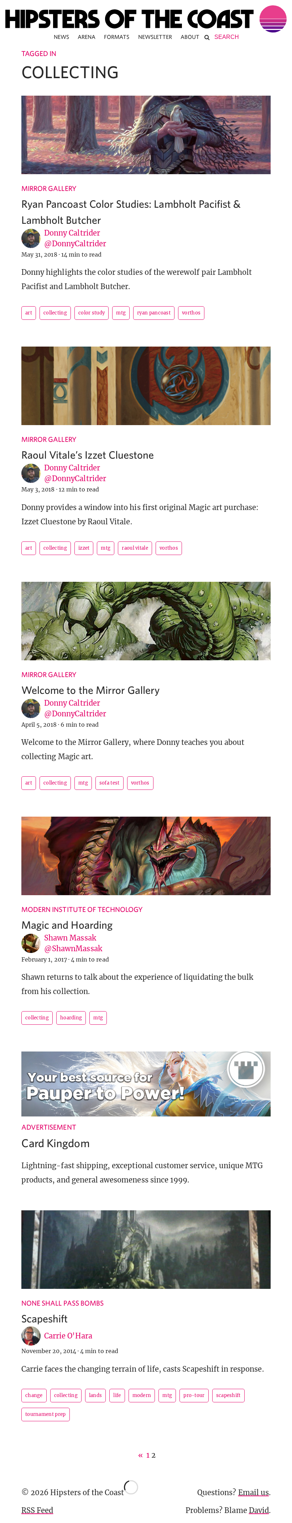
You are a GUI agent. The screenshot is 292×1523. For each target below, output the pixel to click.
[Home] (146, 18)
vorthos (191, 313)
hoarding (71, 1018)
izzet (84, 548)
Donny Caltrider (72, 232)
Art (28, 313)
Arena (86, 37)
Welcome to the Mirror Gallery (90, 690)
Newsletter (155, 37)
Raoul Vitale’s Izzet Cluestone (87, 454)
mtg (121, 313)
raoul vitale (135, 548)
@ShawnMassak (73, 948)
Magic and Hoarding (67, 924)
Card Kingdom (55, 1142)
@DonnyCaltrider (75, 243)
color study (91, 313)
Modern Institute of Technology (82, 909)
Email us (253, 1492)
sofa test (109, 783)
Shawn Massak (70, 937)
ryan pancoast (154, 313)
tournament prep (45, 1414)
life (117, 1395)
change (34, 1395)
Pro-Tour (193, 1395)
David (259, 1510)
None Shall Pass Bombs (62, 1303)
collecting (55, 313)
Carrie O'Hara (68, 1335)
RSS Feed (37, 1510)
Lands (95, 1395)
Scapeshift (44, 1318)
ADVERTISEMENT (48, 1127)
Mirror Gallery (49, 188)
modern (141, 1395)
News (61, 37)
